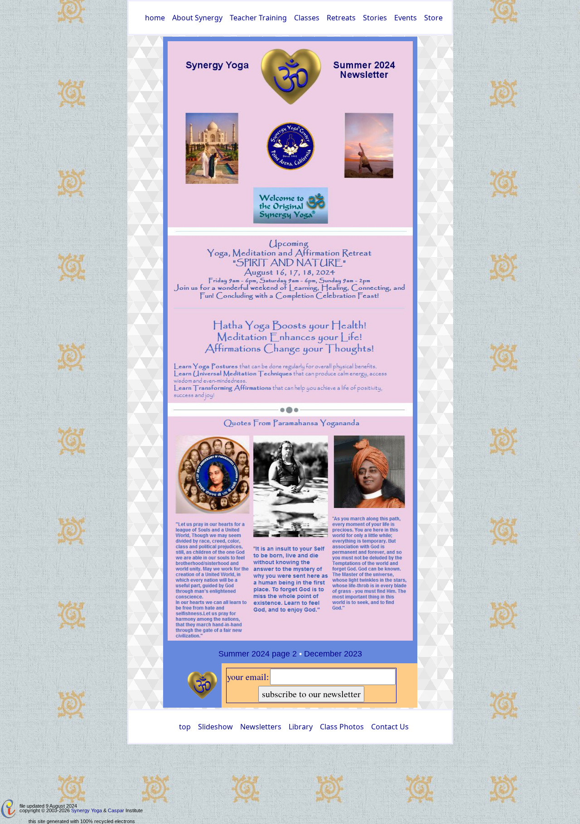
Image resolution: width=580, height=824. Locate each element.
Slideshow (215, 727)
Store (433, 18)
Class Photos (342, 727)
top (185, 727)
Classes (306, 18)
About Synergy (197, 18)
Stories (375, 18)
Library (301, 727)
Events (405, 18)
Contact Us (390, 727)
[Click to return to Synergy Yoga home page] (290, 340)
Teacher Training (258, 18)
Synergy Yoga (86, 810)
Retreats (341, 18)
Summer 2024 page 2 (257, 653)
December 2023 (333, 653)
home (155, 18)
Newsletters (260, 727)
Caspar (116, 810)
